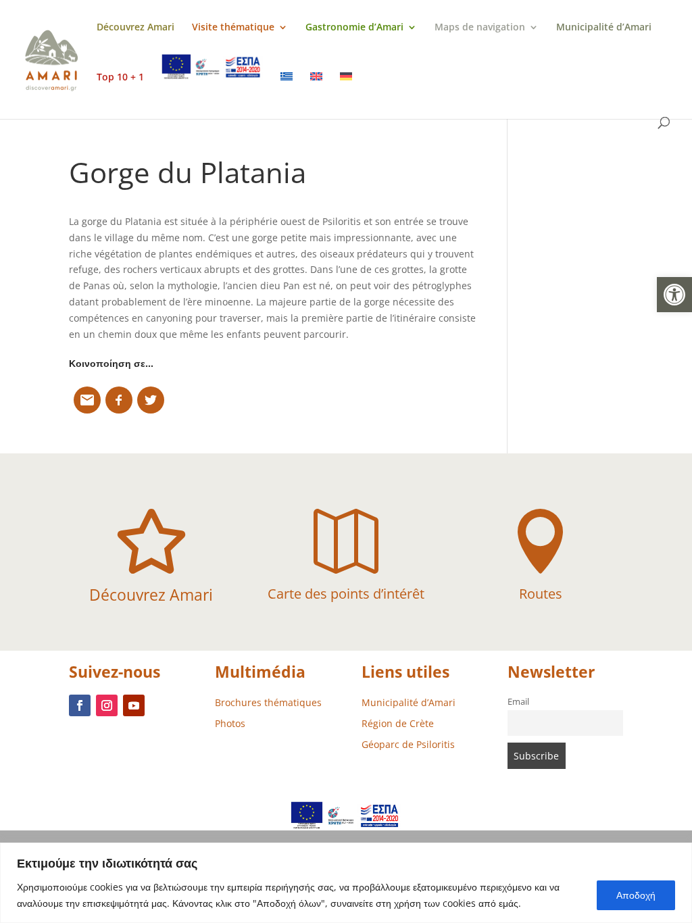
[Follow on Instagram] (107, 705)
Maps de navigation (480, 27)
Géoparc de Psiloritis (408, 744)
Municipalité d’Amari (603, 27)
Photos (230, 723)
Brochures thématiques (268, 702)
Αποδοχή (636, 895)
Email (518, 701)
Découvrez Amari (135, 27)
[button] (674, 294)
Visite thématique (233, 27)
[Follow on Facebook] (80, 705)
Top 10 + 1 (120, 77)
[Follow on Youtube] (134, 705)
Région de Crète (398, 723)
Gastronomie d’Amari (354, 27)
